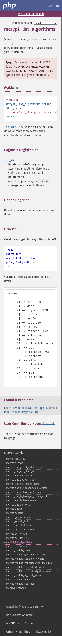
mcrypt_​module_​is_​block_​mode (23, 575)
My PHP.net (13, 623)
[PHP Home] (10, 5)
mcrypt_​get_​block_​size (18, 525)
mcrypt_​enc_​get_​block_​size (21, 471)
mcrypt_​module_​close (18, 550)
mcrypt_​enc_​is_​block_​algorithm (23, 492)
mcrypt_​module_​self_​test (20, 583)
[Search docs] (50, 5)
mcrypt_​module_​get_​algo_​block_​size (26, 554)
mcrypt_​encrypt (14, 508)
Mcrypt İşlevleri (15, 453)
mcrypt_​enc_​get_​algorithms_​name (25, 467)
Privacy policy (43, 631)
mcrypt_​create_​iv (15, 458)
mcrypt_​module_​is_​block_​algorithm (25, 567)
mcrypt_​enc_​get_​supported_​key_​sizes (27, 488)
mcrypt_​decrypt (14, 463)
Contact (29, 623)
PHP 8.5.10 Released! (31, 13)
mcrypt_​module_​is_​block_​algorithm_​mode (29, 571)
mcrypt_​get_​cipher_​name (20, 529)
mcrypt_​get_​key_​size (17, 538)
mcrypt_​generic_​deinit (18, 517)
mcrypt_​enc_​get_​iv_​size (19, 475)
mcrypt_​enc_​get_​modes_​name (23, 483)
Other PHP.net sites (18, 631)
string (46, 104)
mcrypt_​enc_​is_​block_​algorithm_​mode (27, 496)
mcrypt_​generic (14, 513)
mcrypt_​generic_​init (17, 521)
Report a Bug (30, 412)
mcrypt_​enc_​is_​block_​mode (21, 500)
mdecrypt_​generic (16, 588)
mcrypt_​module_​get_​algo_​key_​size (25, 558)
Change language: (22, 22)
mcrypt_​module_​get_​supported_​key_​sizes (29, 563)
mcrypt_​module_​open (18, 579)
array (10, 116)
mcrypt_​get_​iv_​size (16, 533)
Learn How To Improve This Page (24, 408)
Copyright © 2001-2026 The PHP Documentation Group (25, 611)
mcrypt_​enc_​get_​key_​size (20, 479)
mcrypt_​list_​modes (16, 546)
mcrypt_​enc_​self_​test (18, 504)
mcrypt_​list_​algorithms (19, 542)
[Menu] (57, 5)
